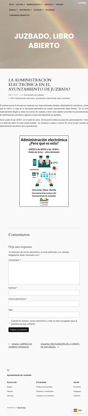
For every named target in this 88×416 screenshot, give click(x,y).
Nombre (13, 288)
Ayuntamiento (41, 98)
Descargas (50, 10)
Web (10, 310)
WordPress (22, 408)
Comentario (14, 260)
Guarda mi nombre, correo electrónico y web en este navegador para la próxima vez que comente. (44, 322)
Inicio (11, 4)
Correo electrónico (17, 299)
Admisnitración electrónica (25, 98)
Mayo (59, 98)
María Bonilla (51, 98)
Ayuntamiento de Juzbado (34, 95)
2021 (12, 98)
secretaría (66, 98)
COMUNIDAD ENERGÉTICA (19, 15)
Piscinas (59, 4)
